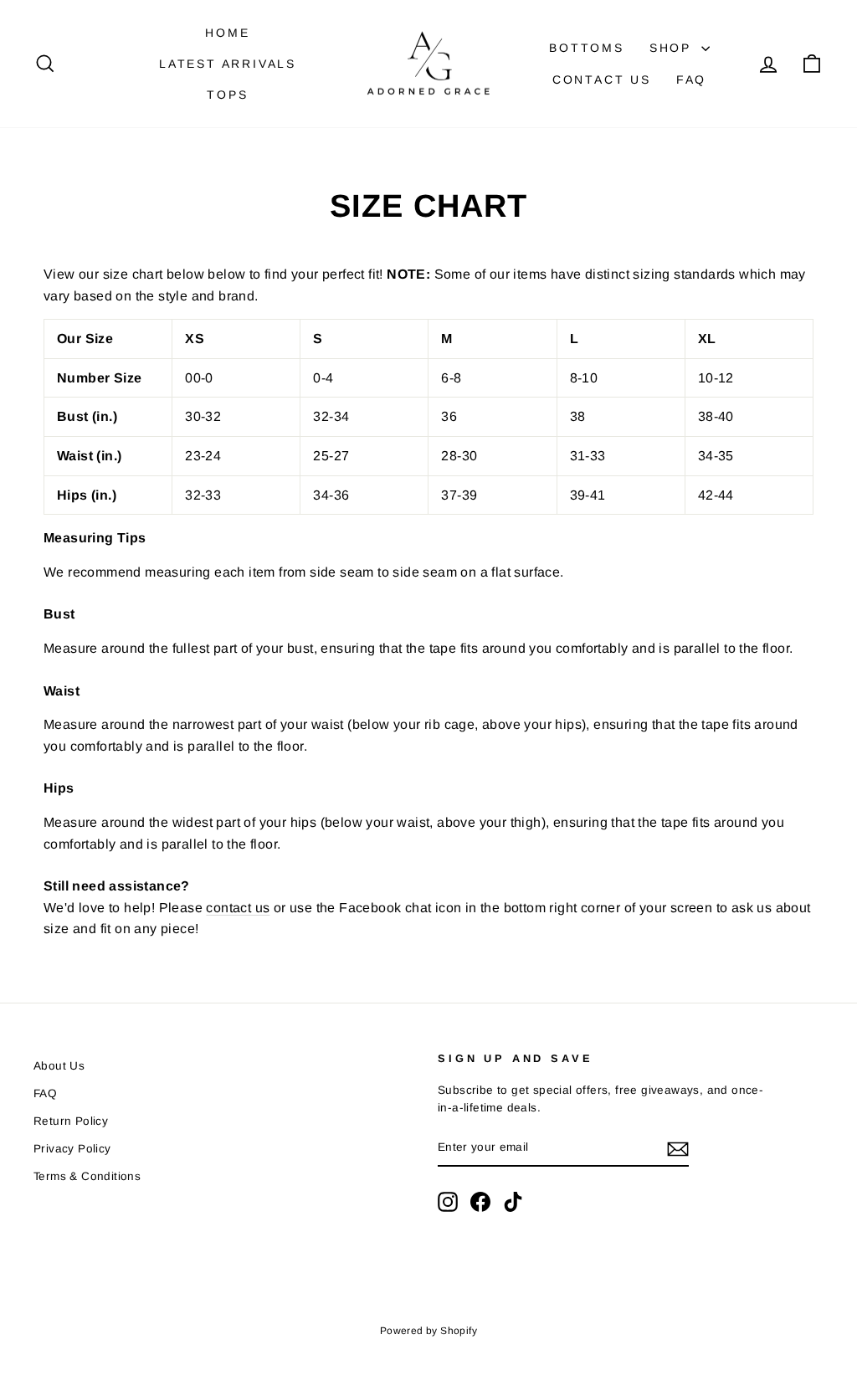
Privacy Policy (72, 1148)
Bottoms (586, 47)
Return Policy (70, 1121)
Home (227, 32)
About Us (59, 1066)
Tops (227, 94)
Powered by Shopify (428, 1331)
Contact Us (601, 79)
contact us (237, 908)
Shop (673, 47)
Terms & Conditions (87, 1176)
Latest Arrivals (227, 63)
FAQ (691, 79)
